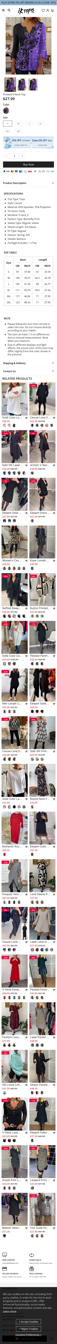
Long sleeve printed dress (40, 894)
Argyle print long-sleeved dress (12, 1180)
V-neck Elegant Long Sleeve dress (12, 989)
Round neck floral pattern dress (40, 799)
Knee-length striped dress (40, 560)
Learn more (9, 1311)
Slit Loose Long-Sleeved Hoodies (12, 1085)
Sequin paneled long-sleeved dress (40, 1085)
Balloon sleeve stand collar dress (12, 1228)
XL (40, 123)
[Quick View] (25, 418)
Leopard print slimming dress (40, 1180)
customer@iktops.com (10, 1263)
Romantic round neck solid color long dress (12, 846)
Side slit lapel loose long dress (12, 465)
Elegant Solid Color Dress (40, 703)
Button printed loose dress (40, 608)
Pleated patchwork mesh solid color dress (40, 656)
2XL (7, 131)
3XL (18, 131)
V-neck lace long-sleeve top (12, 1132)
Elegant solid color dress (12, 513)
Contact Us (9, 371)
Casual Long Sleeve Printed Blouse (12, 751)
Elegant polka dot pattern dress (40, 1132)
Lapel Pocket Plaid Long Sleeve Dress (40, 1037)
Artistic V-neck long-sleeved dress (40, 465)
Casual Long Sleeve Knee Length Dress (40, 417)
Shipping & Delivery (14, 363)
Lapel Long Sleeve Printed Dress (40, 942)
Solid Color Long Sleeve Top (12, 417)
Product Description (14, 183)
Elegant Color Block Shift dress (40, 846)
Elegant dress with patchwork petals (40, 513)
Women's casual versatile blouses (12, 560)
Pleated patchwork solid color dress (40, 989)
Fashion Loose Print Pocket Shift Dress (12, 1037)
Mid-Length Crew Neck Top (12, 703)
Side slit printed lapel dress (40, 751)
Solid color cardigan (12, 656)
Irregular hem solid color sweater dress (12, 894)
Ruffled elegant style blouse (12, 608)
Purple (6, 111)
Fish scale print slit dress (40, 1228)
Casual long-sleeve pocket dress (12, 942)
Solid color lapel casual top (12, 799)
